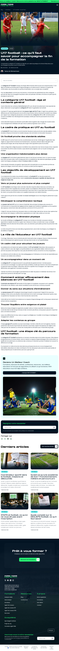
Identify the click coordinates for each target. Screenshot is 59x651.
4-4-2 (34, 208)
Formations (40, 600)
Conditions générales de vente (34, 648)
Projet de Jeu (8, 623)
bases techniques (30, 195)
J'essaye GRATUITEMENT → (29, 373)
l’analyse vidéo (27, 161)
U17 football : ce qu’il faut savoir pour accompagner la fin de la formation (20, 9)
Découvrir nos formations (28, 559)
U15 (44, 115)
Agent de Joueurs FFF (10, 608)
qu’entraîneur (44, 240)
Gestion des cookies (51, 648)
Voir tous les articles (48, 446)
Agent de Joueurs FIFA (10, 610)
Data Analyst (8, 600)
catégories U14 (37, 115)
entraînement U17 (24, 106)
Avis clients (40, 602)
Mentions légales (26, 647)
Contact (39, 605)
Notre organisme (41, 597)
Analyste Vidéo (9, 597)
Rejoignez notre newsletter (14, 423)
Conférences (24, 600)
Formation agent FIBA (10, 626)
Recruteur (7, 613)
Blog (2, 9)
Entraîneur (8, 9)
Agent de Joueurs (9, 605)
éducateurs (9, 92)
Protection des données (44, 647)
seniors (50, 131)
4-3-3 (41, 208)
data (36, 161)
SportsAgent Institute (10, 621)
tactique (53, 315)
